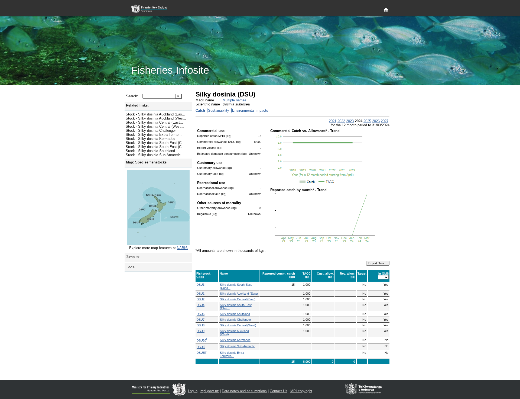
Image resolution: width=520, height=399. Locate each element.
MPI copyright (301, 391)
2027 (384, 121)
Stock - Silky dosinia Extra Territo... (154, 135)
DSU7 (200, 319)
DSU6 (201, 347)
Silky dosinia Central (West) (238, 325)
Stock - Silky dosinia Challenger (151, 130)
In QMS (383, 273)
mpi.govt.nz (209, 391)
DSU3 (200, 284)
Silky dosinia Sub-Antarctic (237, 346)
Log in (192, 391)
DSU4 (200, 305)
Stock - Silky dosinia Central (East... (154, 122)
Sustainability (218, 110)
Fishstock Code (203, 275)
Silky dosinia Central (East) (237, 299)
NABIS (182, 248)
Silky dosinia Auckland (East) (239, 293)
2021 (332, 121)
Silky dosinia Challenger (235, 319)
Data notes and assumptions (244, 391)
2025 (367, 121)
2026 (376, 121)
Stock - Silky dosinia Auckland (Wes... (156, 118)
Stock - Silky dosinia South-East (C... (155, 143)
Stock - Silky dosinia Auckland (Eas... (155, 114)
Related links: (137, 105)
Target (362, 273)
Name (224, 273)
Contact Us (278, 391)
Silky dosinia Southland (235, 314)
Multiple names (234, 100)
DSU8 (200, 325)
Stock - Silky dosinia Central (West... (155, 126)
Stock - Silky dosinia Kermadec (150, 139)
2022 (341, 121)
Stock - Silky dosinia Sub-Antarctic (153, 155)
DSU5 (200, 314)
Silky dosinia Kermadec (235, 340)
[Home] (386, 10)
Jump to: (133, 257)
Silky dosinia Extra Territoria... (232, 354)
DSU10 (202, 340)
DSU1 (200, 293)
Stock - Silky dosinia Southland (150, 151)
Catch (200, 110)
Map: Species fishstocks (146, 162)
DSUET (202, 352)
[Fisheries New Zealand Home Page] (152, 9)
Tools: (130, 266)
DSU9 (200, 331)
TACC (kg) (307, 275)
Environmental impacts (250, 110)
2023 (350, 121)
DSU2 (200, 299)
